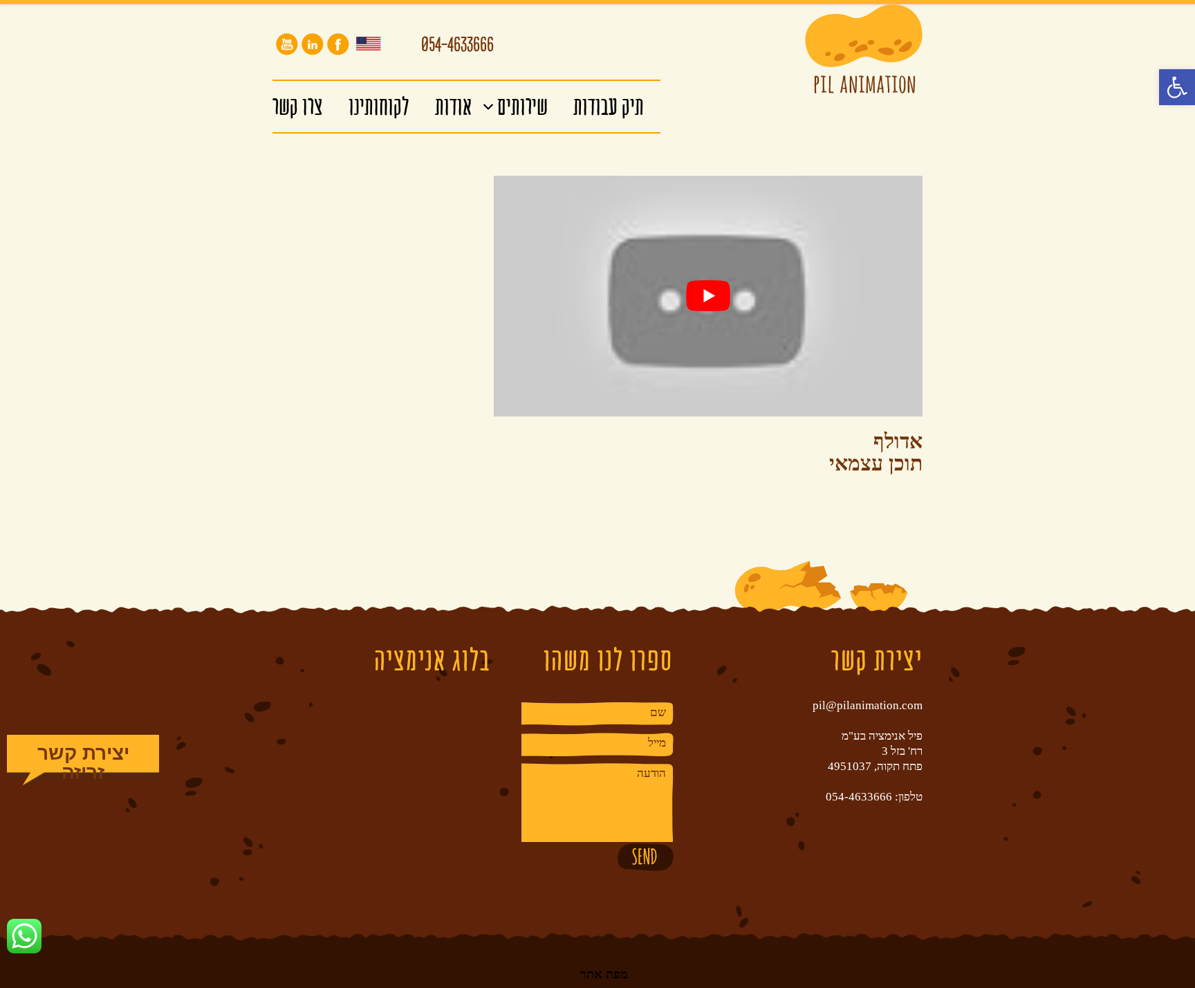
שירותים (522, 106)
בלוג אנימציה (432, 659)
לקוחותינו (379, 106)
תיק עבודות (608, 106)
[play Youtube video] (708, 296)
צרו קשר (297, 106)
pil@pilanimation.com (868, 705)
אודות (453, 106)
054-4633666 (457, 47)
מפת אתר (604, 973)
